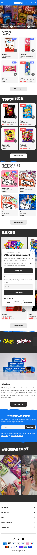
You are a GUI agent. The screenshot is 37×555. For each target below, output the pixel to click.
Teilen (8, 302)
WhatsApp (17, 301)
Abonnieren (18, 292)
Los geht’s (18, 271)
